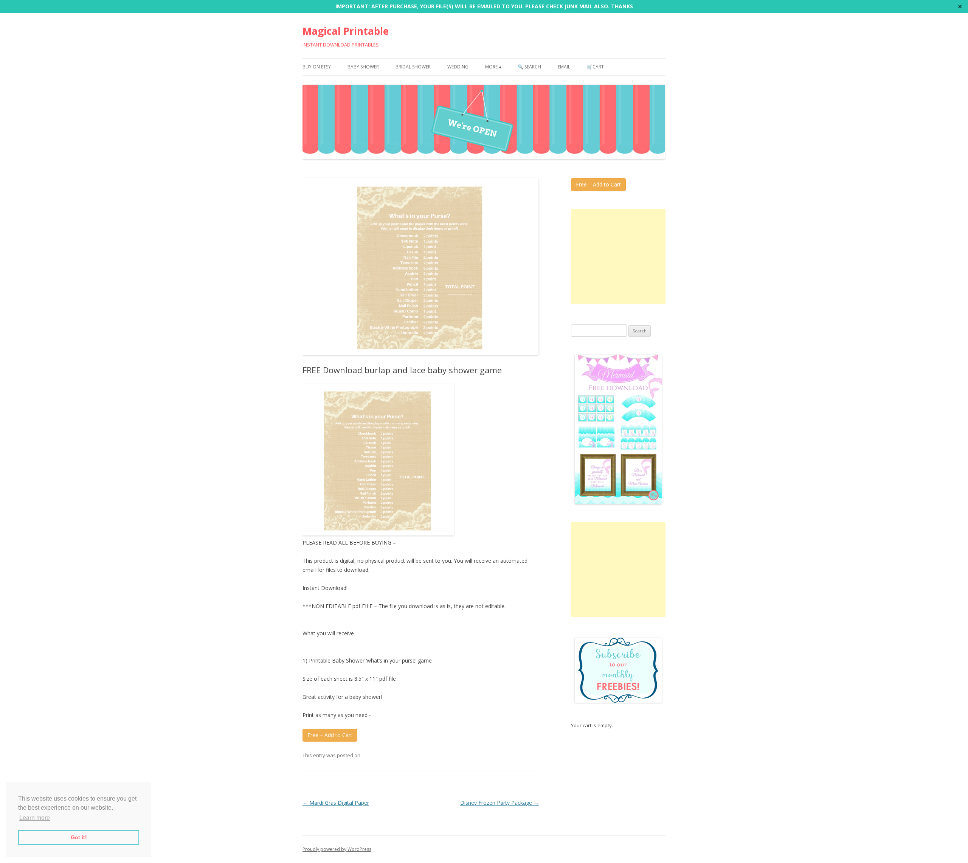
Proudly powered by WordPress (336, 849)
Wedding (457, 67)
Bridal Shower (413, 67)
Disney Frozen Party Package (499, 802)
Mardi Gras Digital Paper (335, 802)
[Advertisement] (618, 256)
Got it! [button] (79, 837)
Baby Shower (363, 67)
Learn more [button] (34, 818)
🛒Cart (595, 67)
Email (564, 67)
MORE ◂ (493, 67)
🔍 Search (529, 67)
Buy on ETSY (316, 67)
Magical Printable (345, 31)
